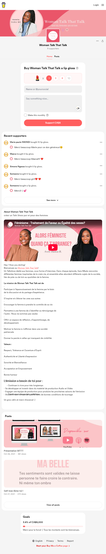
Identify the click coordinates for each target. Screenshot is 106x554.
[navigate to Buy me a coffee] (4, 5)
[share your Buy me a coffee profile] (102, 41)
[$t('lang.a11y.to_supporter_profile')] (11, 147)
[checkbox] (34, 115)
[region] (53, 96)
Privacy (50, 541)
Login (96, 5)
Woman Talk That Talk (53, 45)
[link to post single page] (53, 438)
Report (70, 541)
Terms (60, 541)
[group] (53, 439)
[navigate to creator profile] (53, 36)
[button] (102, 5)
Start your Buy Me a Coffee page (52, 546)
